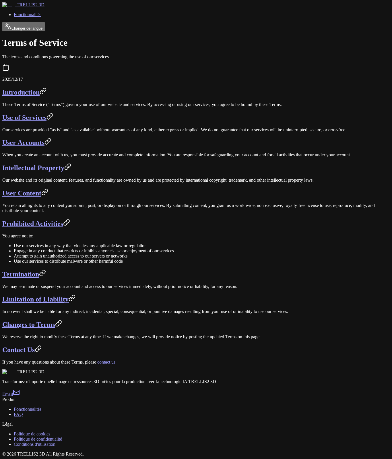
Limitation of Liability (35, 299)
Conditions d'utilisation (34, 444)
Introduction (21, 92)
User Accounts (23, 142)
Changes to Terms (28, 324)
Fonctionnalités (27, 14)
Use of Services (24, 117)
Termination (20, 274)
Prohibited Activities (32, 223)
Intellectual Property (33, 168)
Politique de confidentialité (38, 439)
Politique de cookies (32, 433)
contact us (106, 362)
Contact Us (18, 350)
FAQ (18, 414)
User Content (21, 193)
